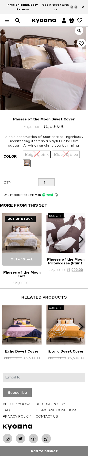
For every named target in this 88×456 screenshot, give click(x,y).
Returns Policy (50, 404)
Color (10, 156)
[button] (7, 20)
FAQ (6, 410)
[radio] (26, 163)
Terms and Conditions (56, 410)
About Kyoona (17, 404)
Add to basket (44, 451)
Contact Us (47, 416)
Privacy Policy (17, 416)
